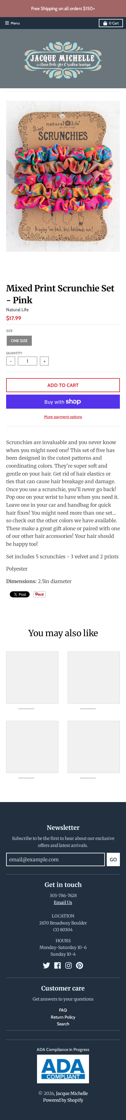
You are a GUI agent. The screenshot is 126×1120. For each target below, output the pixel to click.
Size (9, 331)
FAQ (63, 1010)
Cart (114, 23)
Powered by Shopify (63, 1100)
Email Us (63, 902)
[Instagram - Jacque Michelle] (68, 965)
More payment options (63, 416)
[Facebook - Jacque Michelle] (57, 965)
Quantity (14, 353)
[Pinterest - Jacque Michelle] (79, 965)
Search (63, 1024)
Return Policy (63, 1017)
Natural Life (17, 309)
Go (113, 860)
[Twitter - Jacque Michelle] (46, 965)
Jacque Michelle (72, 1093)
